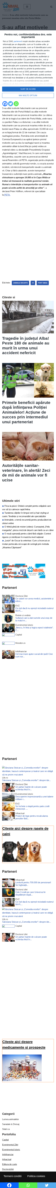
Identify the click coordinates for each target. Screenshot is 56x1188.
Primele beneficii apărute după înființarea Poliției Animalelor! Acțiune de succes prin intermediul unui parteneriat (26, 412)
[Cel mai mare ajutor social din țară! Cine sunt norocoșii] (8, 655)
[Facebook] (4, 103)
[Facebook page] (23, 577)
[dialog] (28, 65)
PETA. (7, 195)
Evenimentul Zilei (10, 1144)
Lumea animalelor (10, 1119)
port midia (42, 283)
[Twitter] (10, 103)
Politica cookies (36, 1176)
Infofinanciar (7, 1154)
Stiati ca (6, 1129)
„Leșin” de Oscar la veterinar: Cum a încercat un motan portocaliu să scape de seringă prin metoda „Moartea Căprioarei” (26, 544)
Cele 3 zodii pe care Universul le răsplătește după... (30, 893)
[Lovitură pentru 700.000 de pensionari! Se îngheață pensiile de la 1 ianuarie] (8, 883)
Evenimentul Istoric (11, 1149)
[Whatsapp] (16, 103)
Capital (5, 1139)
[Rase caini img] (22, 861)
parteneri (18, 41)
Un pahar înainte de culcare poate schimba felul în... (31, 788)
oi (33, 283)
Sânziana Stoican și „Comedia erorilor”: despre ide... (26, 780)
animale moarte (20, 283)
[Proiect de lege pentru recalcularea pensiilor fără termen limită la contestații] (8, 817)
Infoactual (6, 1159)
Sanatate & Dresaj (10, 1124)
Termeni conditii (13, 1176)
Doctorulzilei (8, 1169)
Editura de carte (9, 1164)
